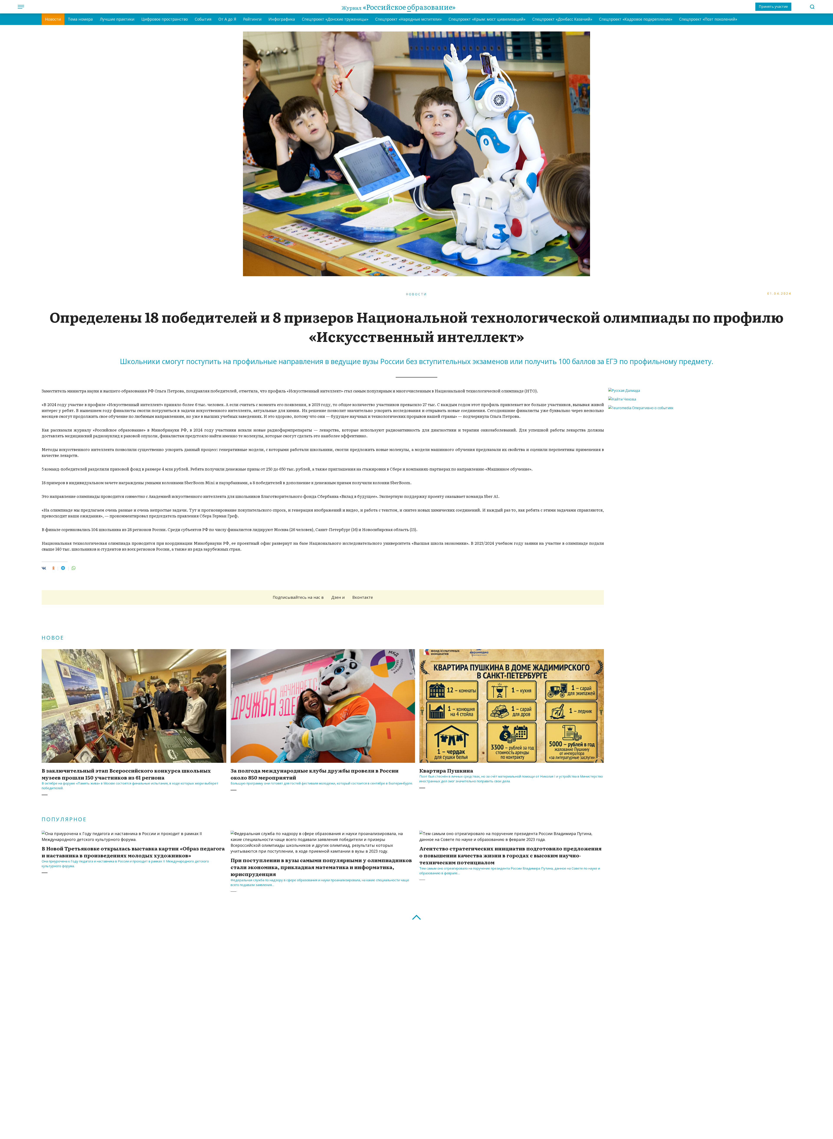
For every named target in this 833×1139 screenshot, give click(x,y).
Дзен (336, 597)
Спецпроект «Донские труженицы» (335, 19)
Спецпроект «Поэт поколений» (708, 19)
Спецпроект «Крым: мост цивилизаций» (487, 19)
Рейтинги (252, 19)
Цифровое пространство (164, 19)
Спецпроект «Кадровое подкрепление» (635, 19)
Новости (53, 19)
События (203, 19)
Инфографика (282, 19)
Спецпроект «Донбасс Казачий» (562, 19)
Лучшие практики (117, 19)
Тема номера (80, 19)
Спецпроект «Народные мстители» (408, 19)
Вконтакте (362, 597)
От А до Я (227, 19)
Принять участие (773, 6)
